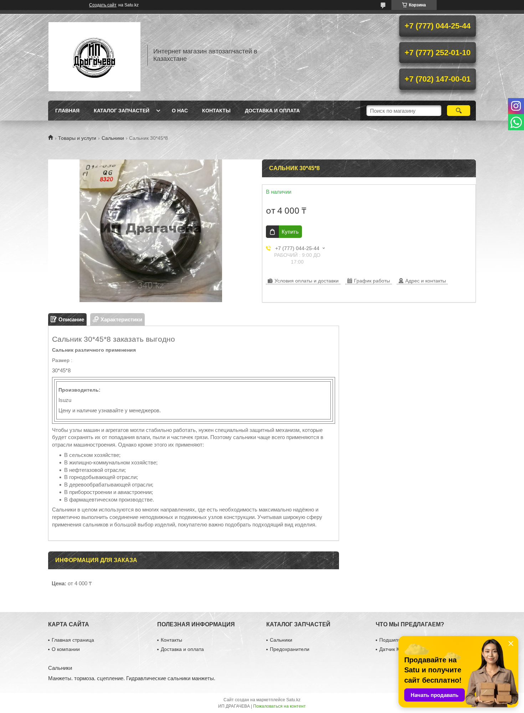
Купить (290, 232)
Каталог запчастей (121, 110)
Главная (67, 110)
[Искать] (458, 110)
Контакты (216, 110)
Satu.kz (293, 699)
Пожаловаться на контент (279, 706)
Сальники (113, 138)
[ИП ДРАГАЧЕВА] (94, 55)
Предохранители (289, 649)
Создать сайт (103, 4)
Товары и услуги (77, 138)
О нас (180, 110)
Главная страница (73, 640)
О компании (66, 649)
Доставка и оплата (272, 110)
